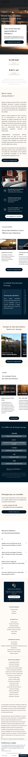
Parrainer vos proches (14, 694)
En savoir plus (14, 418)
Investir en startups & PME (14, 679)
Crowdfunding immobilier (14, 662)
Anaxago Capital (14, 609)
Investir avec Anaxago (14, 688)
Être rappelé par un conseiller (14, 216)
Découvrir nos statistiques (13, 469)
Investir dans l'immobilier (14, 664)
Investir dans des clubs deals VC (14, 687)
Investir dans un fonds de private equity (14, 673)
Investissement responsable (14, 627)
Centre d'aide (14, 631)
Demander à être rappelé (14, 42)
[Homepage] (6, 2)
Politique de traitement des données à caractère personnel (14, 645)
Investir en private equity (14, 677)
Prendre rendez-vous (14, 512)
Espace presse (14, 622)
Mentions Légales (14, 653)
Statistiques (14, 633)
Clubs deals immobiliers (14, 666)
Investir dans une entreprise (14, 681)
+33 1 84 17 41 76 (17, 599)
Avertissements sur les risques (14, 649)
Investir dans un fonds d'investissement (14, 671)
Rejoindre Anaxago (14, 625)
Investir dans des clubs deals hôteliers (14, 668)
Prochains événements (14, 623)
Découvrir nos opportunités (10, 160)
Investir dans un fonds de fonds (14, 675)
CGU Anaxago (14, 642)
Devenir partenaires (14, 692)
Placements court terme (14, 696)
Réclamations (14, 647)
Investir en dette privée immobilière (14, 669)
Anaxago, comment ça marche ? (14, 629)
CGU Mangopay (14, 644)
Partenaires (14, 613)
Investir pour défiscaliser (14, 690)
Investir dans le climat (14, 685)
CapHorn (14, 611)
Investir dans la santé (14, 683)
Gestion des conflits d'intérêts (14, 651)
